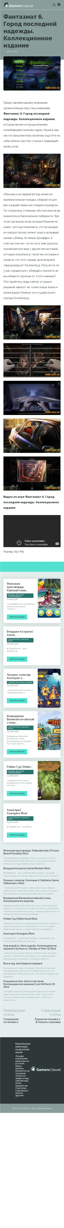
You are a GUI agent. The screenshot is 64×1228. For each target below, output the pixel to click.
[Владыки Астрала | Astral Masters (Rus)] (49, 645)
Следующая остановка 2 (10, 1020)
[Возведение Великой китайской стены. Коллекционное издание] (49, 730)
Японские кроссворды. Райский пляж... (17, 587)
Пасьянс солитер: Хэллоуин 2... (19, 676)
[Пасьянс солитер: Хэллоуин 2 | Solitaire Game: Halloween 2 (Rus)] (49, 688)
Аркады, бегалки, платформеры (16, 595)
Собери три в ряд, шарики (20, 682)
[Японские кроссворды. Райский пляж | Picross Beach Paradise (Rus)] (49, 598)
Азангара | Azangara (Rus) (17, 811)
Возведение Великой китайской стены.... (20, 719)
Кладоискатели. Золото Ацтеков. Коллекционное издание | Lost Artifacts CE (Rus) (29, 984)
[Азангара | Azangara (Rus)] (49, 822)
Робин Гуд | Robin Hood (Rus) (20, 918)
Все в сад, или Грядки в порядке (22, 963)
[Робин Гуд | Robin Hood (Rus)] (49, 780)
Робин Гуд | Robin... (20, 766)
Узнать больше (17, 617)
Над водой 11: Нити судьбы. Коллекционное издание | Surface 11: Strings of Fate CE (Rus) (30, 947)
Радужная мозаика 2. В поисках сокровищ (48, 1020)
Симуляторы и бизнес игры (18, 640)
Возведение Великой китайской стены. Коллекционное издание (27, 899)
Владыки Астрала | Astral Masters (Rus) (26, 868)
